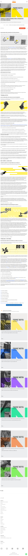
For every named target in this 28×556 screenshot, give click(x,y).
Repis (1, 505)
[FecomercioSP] (2, 498)
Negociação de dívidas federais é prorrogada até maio (9, 478)
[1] (7, 259)
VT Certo (1, 511)
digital (8, 267)
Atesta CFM (9, 58)
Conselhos (2, 512)
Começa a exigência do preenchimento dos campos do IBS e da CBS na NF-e (12, 331)
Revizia (1, 518)
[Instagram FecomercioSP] (24, 548)
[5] (21, 262)
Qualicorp (2, 520)
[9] (15, 278)
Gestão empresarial (3, 528)
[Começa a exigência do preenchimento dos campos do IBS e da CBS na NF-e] (14, 321)
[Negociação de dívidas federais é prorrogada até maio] (14, 468)
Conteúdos (2, 526)
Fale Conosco (13, 552)
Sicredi (1, 521)
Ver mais (2, 490)
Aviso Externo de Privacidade (14, 553)
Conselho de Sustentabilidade (10, 280)
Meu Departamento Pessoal (4, 527)
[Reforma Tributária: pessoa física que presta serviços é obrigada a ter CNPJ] (14, 350)
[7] (14, 266)
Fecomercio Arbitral (3, 506)
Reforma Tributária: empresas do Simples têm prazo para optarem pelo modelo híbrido (13, 418)
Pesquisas (2, 541)
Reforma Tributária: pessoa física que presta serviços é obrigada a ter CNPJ (11, 359)
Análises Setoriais (2, 542)
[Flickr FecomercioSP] (3, 548)
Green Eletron (2, 519)
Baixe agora (22, 28)
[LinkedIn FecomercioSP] (19, 548)
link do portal (22, 279)
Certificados (2, 535)
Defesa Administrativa (3, 504)
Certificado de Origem (3, 536)
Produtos (2, 500)
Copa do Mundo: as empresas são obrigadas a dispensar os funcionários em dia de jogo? (13, 388)
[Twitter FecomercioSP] (8, 548)
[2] (20, 260)
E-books (1, 533)
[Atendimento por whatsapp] (26, 554)
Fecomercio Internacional (3, 507)
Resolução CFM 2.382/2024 (12, 47)
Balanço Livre (2, 513)
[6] (6, 266)
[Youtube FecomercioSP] (14, 548)
